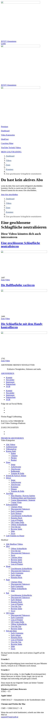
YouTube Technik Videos (11, 148)
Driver (8, 478)
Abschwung (15, 469)
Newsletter (10, 380)
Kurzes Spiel (11, 451)
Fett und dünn (11, 631)
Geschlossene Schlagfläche (21, 516)
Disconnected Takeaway (20, 509)
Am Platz (9, 493)
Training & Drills (17, 473)
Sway (13, 533)
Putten (13, 453)
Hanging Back (16, 518)
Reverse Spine (16, 529)
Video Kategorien (8, 135)
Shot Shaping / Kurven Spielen (23, 496)
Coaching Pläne (7, 143)
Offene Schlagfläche (19, 525)
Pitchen (14, 458)
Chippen (14, 456)
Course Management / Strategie (23, 500)
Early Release (16, 513)
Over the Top (16, 606)
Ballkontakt (15, 471)
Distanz (14, 489)
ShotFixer (5, 139)
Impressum (10, 382)
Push (8, 580)
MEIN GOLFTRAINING (11, 152)
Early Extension (17, 511)
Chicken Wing (16, 507)
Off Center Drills (17, 522)
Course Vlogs (16, 502)
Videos (8, 160)
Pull (7, 593)
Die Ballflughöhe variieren (18, 285)
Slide (13, 531)
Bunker (14, 460)
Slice (8, 546)
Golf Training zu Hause (15, 536)
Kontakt (9, 377)
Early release (16, 575)
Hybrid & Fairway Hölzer (16, 476)
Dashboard (5, 131)
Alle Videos (10, 444)
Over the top (16, 527)
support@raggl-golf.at (9, 717)
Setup (13, 464)
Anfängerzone (11, 447)
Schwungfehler (12, 505)
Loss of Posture (17, 520)
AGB (8, 386)
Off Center (10, 613)
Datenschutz (11, 384)
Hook (8, 566)
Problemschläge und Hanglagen (23, 498)
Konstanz (9, 169)
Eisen (8, 165)
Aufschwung (16, 467)
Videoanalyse (11, 449)
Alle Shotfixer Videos (14, 544)
